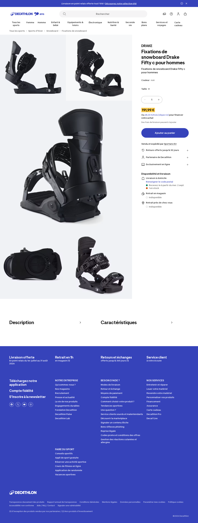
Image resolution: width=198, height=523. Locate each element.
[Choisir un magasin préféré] (164, 13)
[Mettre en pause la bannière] (181, 3)
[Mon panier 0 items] (185, 13)
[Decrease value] (144, 99)
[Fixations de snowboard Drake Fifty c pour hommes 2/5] (33, 68)
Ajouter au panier (165, 132)
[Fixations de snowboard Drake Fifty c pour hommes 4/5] (33, 266)
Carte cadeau (178, 24)
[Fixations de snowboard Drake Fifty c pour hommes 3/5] (66, 167)
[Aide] (171, 13)
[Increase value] (158, 99)
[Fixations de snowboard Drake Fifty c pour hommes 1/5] (99, 68)
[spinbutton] (151, 100)
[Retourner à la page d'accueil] (27, 14)
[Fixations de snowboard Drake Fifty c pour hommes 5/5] (99, 266)
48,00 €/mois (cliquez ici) (157, 115)
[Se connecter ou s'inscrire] (178, 13)
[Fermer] (186, 3)
